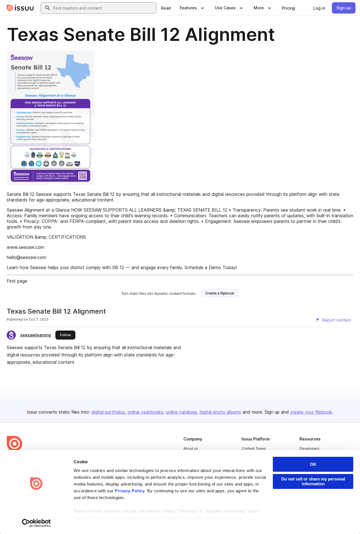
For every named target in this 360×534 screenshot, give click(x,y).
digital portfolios (108, 412)
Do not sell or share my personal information (313, 481)
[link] (165, 8)
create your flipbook (311, 412)
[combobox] (103, 8)
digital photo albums (220, 412)
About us (190, 448)
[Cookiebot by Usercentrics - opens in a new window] (36, 523)
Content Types (254, 448)
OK (313, 464)
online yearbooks (145, 412)
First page (17, 281)
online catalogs (181, 412)
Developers (310, 448)
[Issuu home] (20, 8)
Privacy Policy (130, 490)
